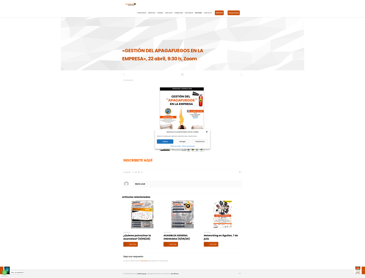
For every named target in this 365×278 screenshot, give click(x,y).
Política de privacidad (188, 146)
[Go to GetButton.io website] (5, 276)
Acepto (165, 142)
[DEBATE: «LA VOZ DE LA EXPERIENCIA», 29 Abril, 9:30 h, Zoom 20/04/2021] (359, 270)
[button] (207, 132)
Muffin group (142, 274)
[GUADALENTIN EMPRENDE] (130, 4)
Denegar (182, 142)
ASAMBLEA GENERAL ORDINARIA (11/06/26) (176, 237)
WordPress (175, 274)
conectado (143, 261)
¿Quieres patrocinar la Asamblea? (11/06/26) (137, 237)
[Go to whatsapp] (4, 272)
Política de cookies (175, 146)
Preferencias (200, 142)
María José (140, 184)
